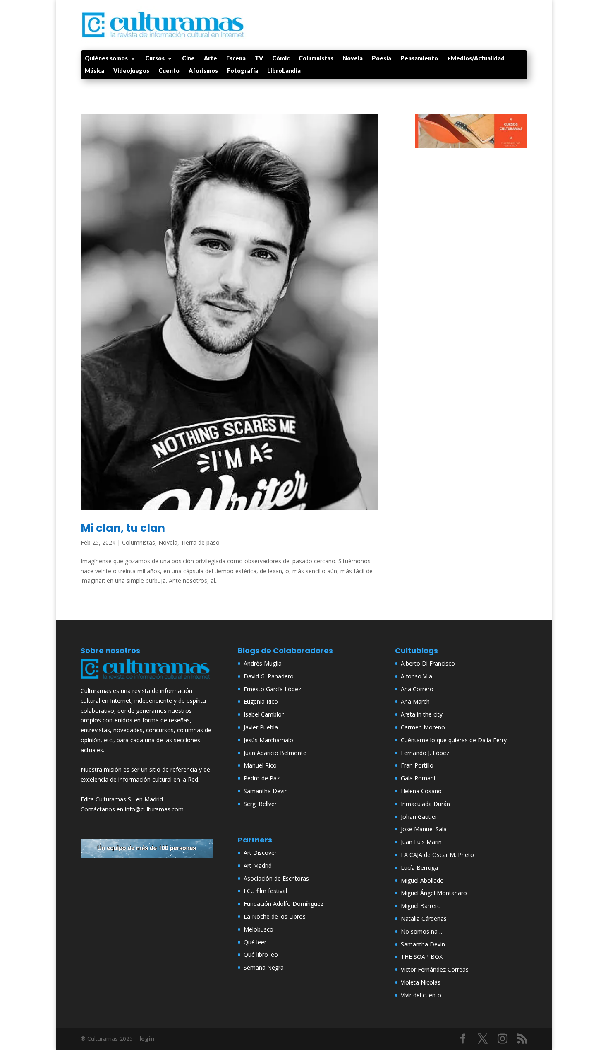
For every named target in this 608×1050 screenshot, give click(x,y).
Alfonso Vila (416, 676)
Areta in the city (422, 714)
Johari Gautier (419, 817)
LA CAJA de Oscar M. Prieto (437, 855)
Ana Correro (417, 689)
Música (94, 71)
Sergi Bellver (260, 804)
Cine (188, 59)
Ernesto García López (272, 689)
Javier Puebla (261, 727)
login (146, 1039)
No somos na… (421, 931)
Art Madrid (258, 865)
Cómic (281, 59)
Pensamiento (419, 59)
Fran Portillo (417, 765)
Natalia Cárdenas (424, 918)
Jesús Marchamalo (268, 740)
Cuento (169, 71)
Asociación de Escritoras (276, 878)
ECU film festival (265, 891)
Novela (352, 59)
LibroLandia (284, 71)
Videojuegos (131, 71)
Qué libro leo (261, 954)
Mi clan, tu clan (123, 528)
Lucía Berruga (419, 867)
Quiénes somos (106, 59)
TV (259, 59)
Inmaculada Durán (425, 804)
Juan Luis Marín (421, 842)
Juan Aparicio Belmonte (275, 753)
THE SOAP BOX (422, 957)
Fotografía (242, 71)
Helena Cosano (421, 791)
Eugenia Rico (261, 701)
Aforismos (203, 71)
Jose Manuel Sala (424, 829)
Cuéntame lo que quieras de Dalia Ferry (454, 740)
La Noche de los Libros (275, 916)
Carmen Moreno (423, 727)
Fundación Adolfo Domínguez (283, 904)
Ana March (415, 701)
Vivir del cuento (421, 995)
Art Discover (260, 853)
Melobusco (258, 929)
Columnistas (316, 59)
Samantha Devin (266, 791)
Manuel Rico (260, 765)
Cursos (155, 59)
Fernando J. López (425, 753)
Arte (210, 59)
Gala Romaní (418, 778)
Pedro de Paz (262, 778)
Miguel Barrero (421, 906)
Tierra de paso (200, 542)
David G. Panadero (269, 676)
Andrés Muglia (263, 663)
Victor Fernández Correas (435, 969)
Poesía (381, 59)
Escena (236, 59)
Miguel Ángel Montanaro (434, 893)
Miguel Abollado (422, 880)
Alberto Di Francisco (428, 663)
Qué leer (255, 942)
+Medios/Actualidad (476, 59)
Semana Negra (264, 967)
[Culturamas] (147, 681)
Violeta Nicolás (420, 982)
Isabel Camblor (264, 714)
